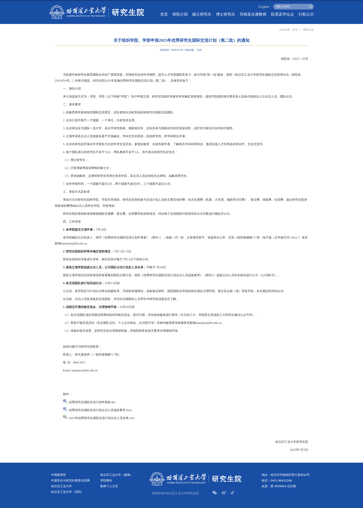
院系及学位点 (282, 14)
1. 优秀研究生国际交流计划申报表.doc (91, 402)
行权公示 (306, 14)
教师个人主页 (109, 486)
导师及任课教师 (253, 14)
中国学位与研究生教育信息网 (70, 480)
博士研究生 (225, 14)
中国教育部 (58, 475)
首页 (164, 14)
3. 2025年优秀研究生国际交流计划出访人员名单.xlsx (100, 418)
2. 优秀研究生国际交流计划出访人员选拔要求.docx (99, 410)
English (263, 7)
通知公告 (308, 29)
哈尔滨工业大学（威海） (116, 475)
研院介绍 (180, 14)
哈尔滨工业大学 (61, 486)
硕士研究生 (201, 14)
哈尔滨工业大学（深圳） (67, 492)
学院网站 (106, 480)
